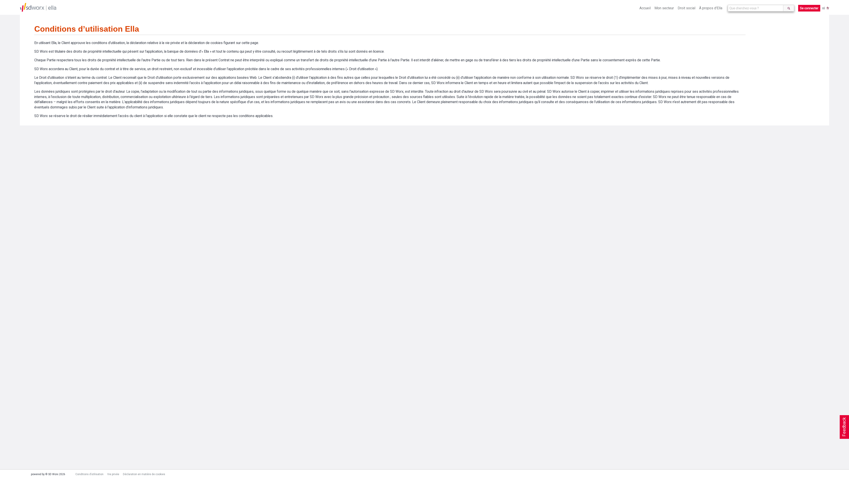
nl (823, 8)
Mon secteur (664, 8)
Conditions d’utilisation (89, 474)
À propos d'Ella (710, 8)
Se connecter (809, 8)
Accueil (645, 8)
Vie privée (113, 474)
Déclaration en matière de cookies (144, 474)
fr (828, 8)
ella (52, 7)
